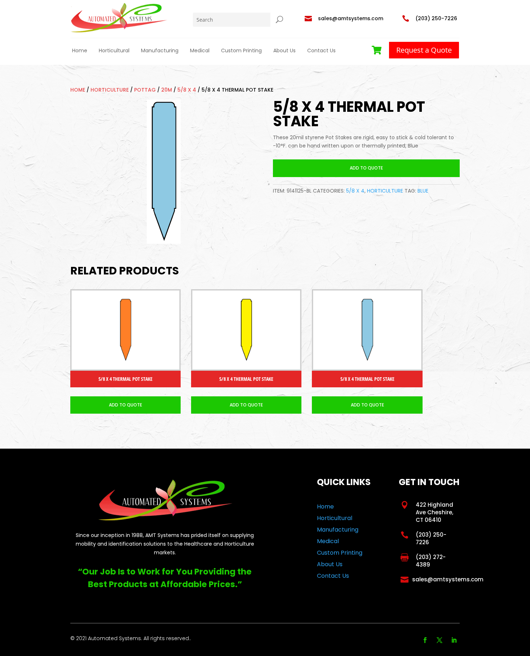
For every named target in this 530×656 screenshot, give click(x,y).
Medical (199, 50)
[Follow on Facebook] (425, 640)
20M (166, 89)
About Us (284, 50)
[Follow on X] (439, 640)
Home (79, 50)
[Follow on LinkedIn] (454, 640)
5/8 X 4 (186, 89)
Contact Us (321, 50)
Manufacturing (159, 50)
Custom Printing (241, 50)
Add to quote (366, 168)
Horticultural (114, 50)
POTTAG (145, 89)
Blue (423, 190)
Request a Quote (424, 50)
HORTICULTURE (109, 89)
